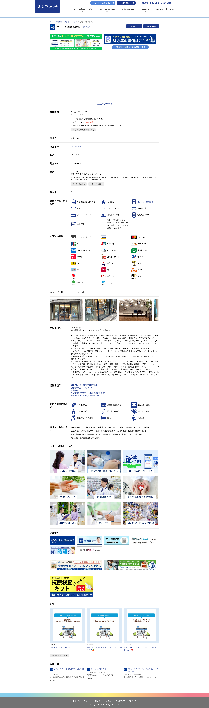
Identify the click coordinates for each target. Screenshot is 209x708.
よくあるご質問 (166, 3)
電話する (134, 26)
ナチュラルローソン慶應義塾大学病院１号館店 (69, 670)
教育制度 (159, 9)
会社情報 (145, 3)
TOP (51, 22)
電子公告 (132, 701)
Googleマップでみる (104, 104)
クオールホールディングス (102, 3)
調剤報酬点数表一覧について (82, 388)
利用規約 (108, 701)
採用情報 (146, 10)
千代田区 (75, 22)
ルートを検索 (96, 184)
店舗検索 (59, 22)
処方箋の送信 (151, 26)
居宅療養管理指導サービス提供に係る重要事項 (89, 393)
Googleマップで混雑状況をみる (83, 130)
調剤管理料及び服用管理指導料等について (87, 385)
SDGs (172, 9)
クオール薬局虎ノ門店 (98, 669)
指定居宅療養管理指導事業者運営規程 (86, 396)
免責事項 (96, 701)
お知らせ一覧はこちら (59, 655)
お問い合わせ (154, 3)
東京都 (66, 22)
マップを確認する (79, 184)
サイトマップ (120, 701)
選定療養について (78, 390)
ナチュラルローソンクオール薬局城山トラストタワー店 (143, 670)
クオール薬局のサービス (83, 10)
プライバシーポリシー (81, 701)
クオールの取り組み (107, 10)
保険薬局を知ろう (129, 10)
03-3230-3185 (76, 147)
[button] (66, 310)
